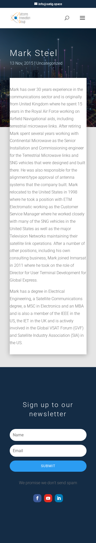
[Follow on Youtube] (48, 498)
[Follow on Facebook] (37, 498)
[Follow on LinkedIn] (59, 498)
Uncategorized (49, 63)
